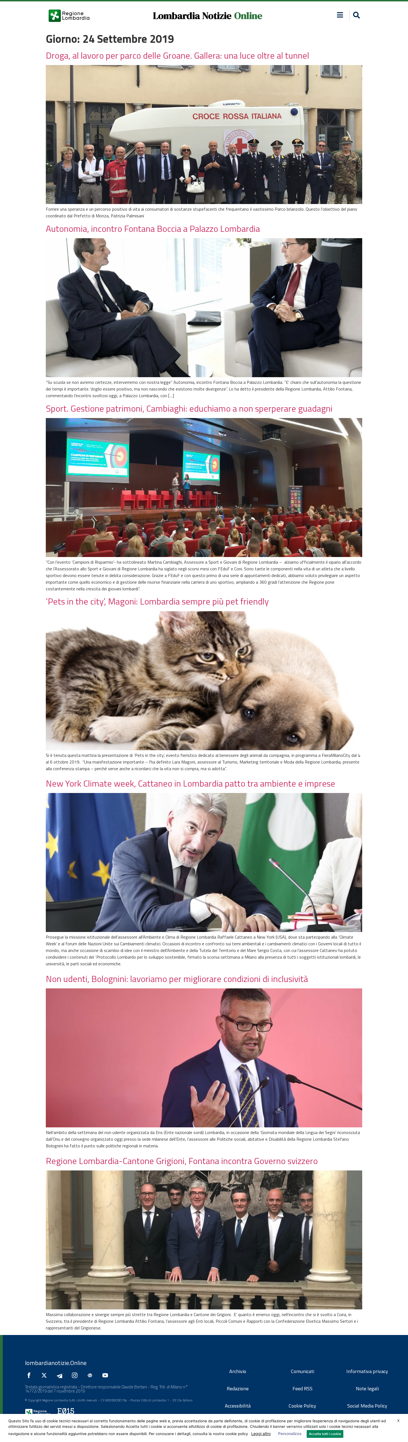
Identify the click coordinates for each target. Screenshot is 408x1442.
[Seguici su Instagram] (76, 1375)
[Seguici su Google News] (91, 1375)
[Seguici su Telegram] (61, 1375)
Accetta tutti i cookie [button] (325, 1434)
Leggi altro (261, 1433)
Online (248, 15)
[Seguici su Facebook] (30, 1375)
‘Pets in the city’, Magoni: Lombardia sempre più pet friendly (158, 601)
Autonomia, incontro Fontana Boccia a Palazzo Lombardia (153, 228)
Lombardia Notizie (192, 15)
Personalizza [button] (289, 1433)
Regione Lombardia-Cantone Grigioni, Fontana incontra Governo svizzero (182, 1160)
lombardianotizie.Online (56, 1363)
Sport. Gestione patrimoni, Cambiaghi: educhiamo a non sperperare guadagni (189, 408)
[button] (340, 14)
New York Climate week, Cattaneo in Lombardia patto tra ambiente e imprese (190, 783)
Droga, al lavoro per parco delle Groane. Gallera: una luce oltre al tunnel (177, 55)
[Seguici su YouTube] (106, 1375)
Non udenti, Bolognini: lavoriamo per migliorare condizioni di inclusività (177, 978)
